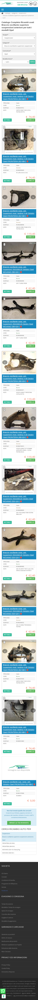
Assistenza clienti (22, 4)
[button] (7, 120)
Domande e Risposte (8, 972)
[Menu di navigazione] (3, 9)
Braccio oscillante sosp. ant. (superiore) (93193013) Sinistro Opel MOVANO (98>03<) (18, 269)
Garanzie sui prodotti (8, 934)
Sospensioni (6, 833)
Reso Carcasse (6, 951)
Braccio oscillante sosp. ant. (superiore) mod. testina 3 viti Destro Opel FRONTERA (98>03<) (18, 378)
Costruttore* (7, 51)
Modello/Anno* (7, 59)
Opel (3, 840)
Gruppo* (5, 35)
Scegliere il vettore (7, 918)
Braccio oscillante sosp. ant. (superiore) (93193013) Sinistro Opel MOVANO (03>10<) (18, 555)
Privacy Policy (6, 965)
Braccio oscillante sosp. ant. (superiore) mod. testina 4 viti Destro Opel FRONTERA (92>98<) (18, 96)
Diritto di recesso (7, 938)
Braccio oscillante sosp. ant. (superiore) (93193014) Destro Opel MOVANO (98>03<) (18, 324)
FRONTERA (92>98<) (8, 843)
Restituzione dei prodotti (9, 941)
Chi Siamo (5, 873)
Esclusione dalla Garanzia (9, 948)
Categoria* (6, 43)
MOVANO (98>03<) (8, 853)
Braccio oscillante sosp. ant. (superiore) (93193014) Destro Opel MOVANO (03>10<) (18, 498)
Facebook (5, 891)
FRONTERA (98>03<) (8, 846)
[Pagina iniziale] (3, 13)
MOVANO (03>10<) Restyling (11, 850)
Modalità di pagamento (9, 921)
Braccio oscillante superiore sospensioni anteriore (17, 837)
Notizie (4, 887)
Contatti (4, 877)
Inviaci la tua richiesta (19, 823)
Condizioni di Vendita (8, 880)
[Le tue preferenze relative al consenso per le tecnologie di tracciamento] (4, 996)
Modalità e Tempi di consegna (11, 907)
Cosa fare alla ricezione (9, 914)
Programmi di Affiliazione (9, 884)
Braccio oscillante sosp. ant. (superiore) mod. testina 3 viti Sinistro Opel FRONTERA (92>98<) (18, 213)
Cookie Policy (6, 968)
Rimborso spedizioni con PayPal (12, 945)
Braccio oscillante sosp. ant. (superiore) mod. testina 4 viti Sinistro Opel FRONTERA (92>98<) (18, 667)
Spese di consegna (7, 911)
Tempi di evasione (7, 904)
